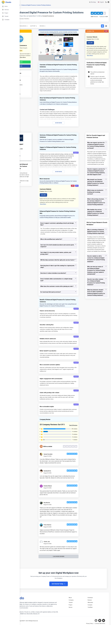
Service (70, 607)
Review (42, 26)
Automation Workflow (23, 18)
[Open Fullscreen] (76, 52)
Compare (90, 605)
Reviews (90, 600)
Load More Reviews (58, 556)
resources (22, 26)
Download (90, 597)
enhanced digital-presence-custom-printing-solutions (36, 5)
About (70, 597)
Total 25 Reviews (73, 425)
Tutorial (70, 602)
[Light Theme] (106, 2)
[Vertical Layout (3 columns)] (102, 26)
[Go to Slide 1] (58, 58)
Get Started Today (57, 584)
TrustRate (90, 607)
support (33, 26)
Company (71, 600)
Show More (58, 123)
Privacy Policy (89, 623)
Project (70, 605)
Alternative (90, 602)
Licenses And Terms (100, 623)
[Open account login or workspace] (108, 2)
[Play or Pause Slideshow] (41, 52)
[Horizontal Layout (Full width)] (106, 26)
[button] (59, 44)
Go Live (90, 42)
